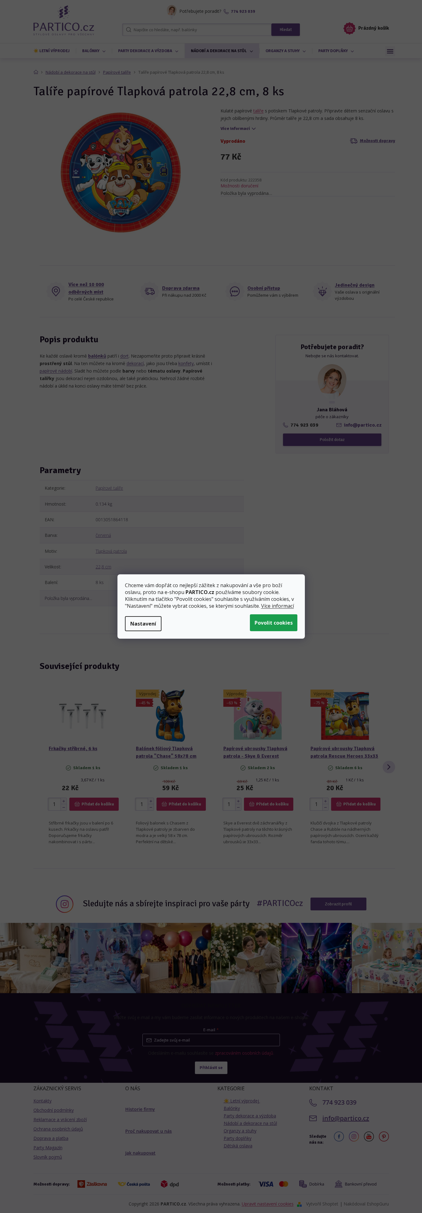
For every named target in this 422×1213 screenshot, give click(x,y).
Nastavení (143, 623)
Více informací (277, 605)
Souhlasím (273, 622)
